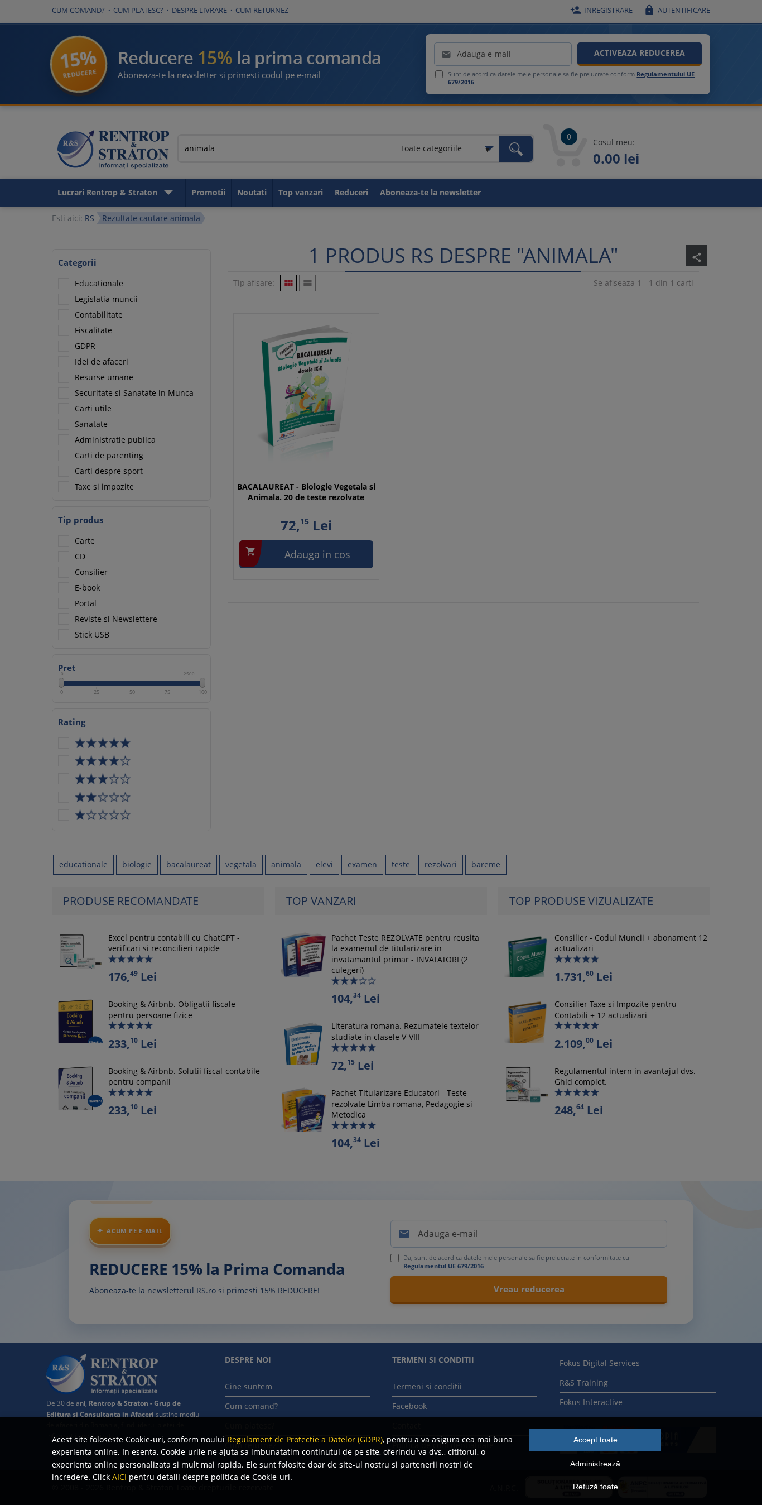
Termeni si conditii (427, 1386)
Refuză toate (595, 1486)
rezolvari (441, 864)
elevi (324, 864)
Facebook (409, 1406)
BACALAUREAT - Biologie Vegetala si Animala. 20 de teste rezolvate (306, 492)
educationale (83, 864)
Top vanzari (300, 192)
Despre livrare (199, 10)
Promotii (208, 192)
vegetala (241, 864)
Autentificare (677, 10)
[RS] (113, 151)
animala (286, 864)
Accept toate (595, 1439)
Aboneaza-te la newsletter (430, 192)
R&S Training (584, 1382)
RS (89, 218)
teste (401, 864)
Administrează (595, 1463)
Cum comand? (78, 10)
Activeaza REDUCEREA (639, 52)
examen (362, 864)
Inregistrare (601, 10)
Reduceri (351, 192)
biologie (137, 864)
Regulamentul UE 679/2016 (443, 1266)
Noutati (252, 192)
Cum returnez (261, 10)
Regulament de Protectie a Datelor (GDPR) (305, 1439)
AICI (119, 1477)
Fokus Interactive (591, 1402)
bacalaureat (188, 864)
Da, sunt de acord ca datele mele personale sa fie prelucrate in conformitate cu (516, 1261)
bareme (485, 864)
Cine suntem (248, 1386)
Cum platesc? (138, 10)
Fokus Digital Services (600, 1363)
